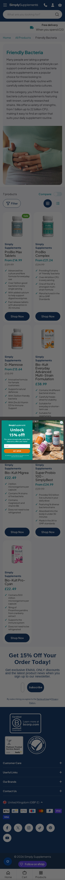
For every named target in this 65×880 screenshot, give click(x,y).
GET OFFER (17, 451)
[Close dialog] (61, 422)
